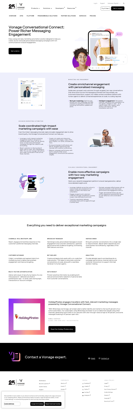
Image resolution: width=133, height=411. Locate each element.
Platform (30, 16)
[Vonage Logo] (17, 6)
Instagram (87, 395)
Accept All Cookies (37, 404)
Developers (60, 8)
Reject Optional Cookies (53, 404)
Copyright (106, 398)
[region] (33, 399)
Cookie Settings (108, 392)
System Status (43, 386)
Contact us (105, 358)
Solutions (46, 8)
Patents (106, 395)
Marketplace (42, 380)
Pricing (93, 16)
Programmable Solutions (47, 16)
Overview (12, 16)
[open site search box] (123, 3)
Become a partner (44, 383)
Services (82, 16)
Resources (71, 8)
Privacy (106, 386)
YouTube (86, 392)
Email (93, 358)
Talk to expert (118, 8)
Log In (95, 3)
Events (62, 386)
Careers (63, 389)
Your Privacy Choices (109, 389)
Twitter (86, 389)
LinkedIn (86, 386)
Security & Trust (108, 401)
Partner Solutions (68, 16)
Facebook (86, 383)
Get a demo (15, 51)
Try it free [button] (105, 8)
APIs (21, 16)
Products (34, 8)
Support (102, 3)
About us (63, 383)
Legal (105, 383)
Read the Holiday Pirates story (62, 329)
